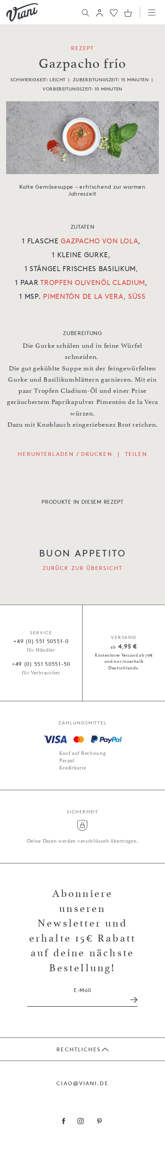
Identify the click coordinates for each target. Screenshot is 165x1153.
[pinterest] (99, 1122)
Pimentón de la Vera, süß (94, 296)
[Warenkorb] (128, 12)
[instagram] (80, 1122)
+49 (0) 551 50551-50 (41, 663)
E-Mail (82, 990)
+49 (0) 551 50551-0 (40, 641)
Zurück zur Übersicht (82, 568)
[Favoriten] (113, 12)
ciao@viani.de (82, 1083)
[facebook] (63, 1122)
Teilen (136, 454)
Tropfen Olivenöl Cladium (92, 282)
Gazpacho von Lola (99, 240)
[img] (22, 12)
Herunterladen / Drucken (65, 454)
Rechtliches (78, 1049)
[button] (99, 12)
